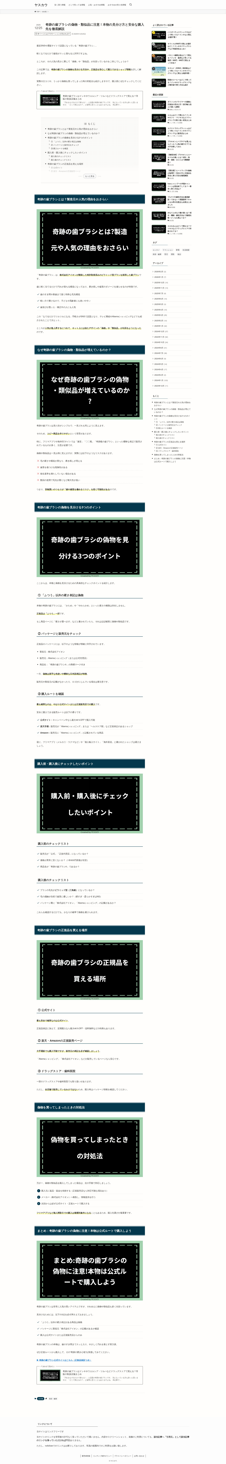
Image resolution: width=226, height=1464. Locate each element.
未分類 (40, 1398)
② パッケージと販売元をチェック (65, 144)
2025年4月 (160, 309)
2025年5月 (160, 304)
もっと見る (89, 176)
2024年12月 (161, 331)
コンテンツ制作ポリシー (102, 1456)
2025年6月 (160, 298)
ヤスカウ (41, 4)
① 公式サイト (57, 167)
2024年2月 (160, 375)
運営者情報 (86, 1456)
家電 (177, 250)
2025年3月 (160, 315)
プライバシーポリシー (122, 1456)
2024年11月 (161, 337)
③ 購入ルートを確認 (59, 148)
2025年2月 (160, 320)
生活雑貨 (186, 250)
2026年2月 (160, 271)
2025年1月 (160, 326)
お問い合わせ (139, 1456)
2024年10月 (161, 342)
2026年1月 (160, 277)
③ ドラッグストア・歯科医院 (167, 451)
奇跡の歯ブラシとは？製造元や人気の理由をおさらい (73, 128)
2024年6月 (160, 358)
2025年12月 (161, 282)
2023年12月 (161, 385)
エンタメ (156, 250)
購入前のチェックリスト (61, 156)
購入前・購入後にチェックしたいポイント (67, 152)
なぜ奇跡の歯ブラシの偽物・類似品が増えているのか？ (74, 133)
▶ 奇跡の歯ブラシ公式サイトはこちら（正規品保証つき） (64, 1360)
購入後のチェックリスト (61, 159)
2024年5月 (160, 364)
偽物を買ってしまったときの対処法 (168, 454)
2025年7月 (160, 293)
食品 (179, 254)
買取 (172, 254)
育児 (166, 254)
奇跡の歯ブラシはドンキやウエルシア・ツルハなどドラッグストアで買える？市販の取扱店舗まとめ (100, 97)
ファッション (168, 250)
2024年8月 (160, 347)
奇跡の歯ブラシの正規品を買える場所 (65, 163)
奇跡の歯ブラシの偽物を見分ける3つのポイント (70, 137)
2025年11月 (161, 288)
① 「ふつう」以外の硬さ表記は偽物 (66, 141)
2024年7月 (160, 353)
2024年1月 (161, 380)
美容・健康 (53, 1398)
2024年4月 (160, 369)
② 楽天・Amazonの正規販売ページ (65, 171)
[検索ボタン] (130, 4)
